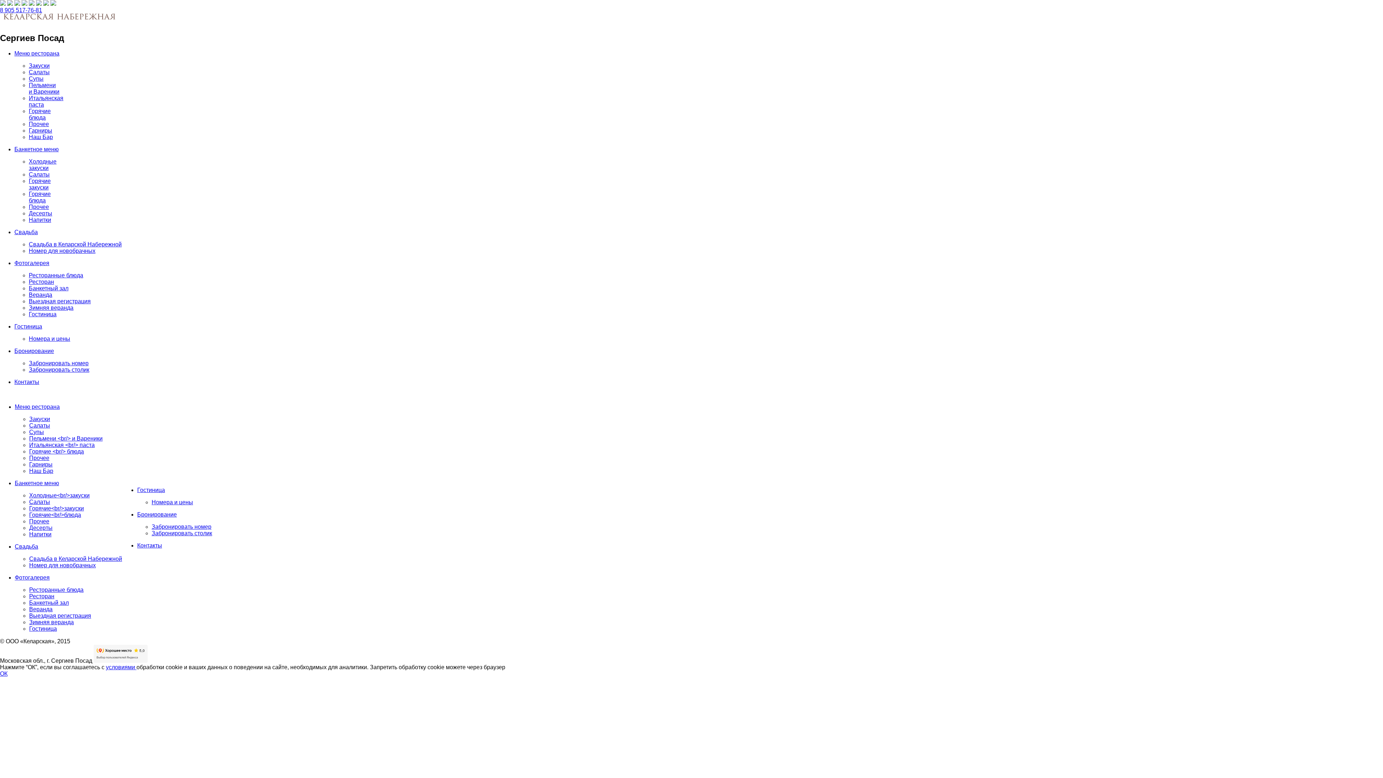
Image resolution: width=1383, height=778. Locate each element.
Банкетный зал (48, 288)
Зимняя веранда (51, 308)
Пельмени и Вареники (44, 88)
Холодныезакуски (43, 164)
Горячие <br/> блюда (56, 451)
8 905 (21, 10)
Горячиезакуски (40, 184)
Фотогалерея (31, 263)
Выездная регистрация (60, 301)
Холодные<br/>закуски (59, 495)
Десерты (40, 213)
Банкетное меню (36, 149)
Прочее (39, 124)
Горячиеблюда (40, 197)
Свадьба (26, 232)
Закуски (39, 66)
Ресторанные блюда (56, 275)
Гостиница (43, 314)
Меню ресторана (36, 53)
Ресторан (41, 282)
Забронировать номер (59, 363)
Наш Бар (41, 137)
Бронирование (34, 351)
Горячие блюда (40, 114)
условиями (121, 667)
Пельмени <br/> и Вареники (66, 438)
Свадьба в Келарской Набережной (75, 244)
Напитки (40, 220)
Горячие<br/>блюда (55, 515)
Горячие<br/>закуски (56, 508)
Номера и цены (49, 339)
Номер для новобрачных (62, 251)
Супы (36, 79)
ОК (4, 674)
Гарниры (40, 131)
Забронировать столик (59, 370)
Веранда (40, 295)
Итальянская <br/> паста (62, 445)
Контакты (26, 382)
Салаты (39, 72)
